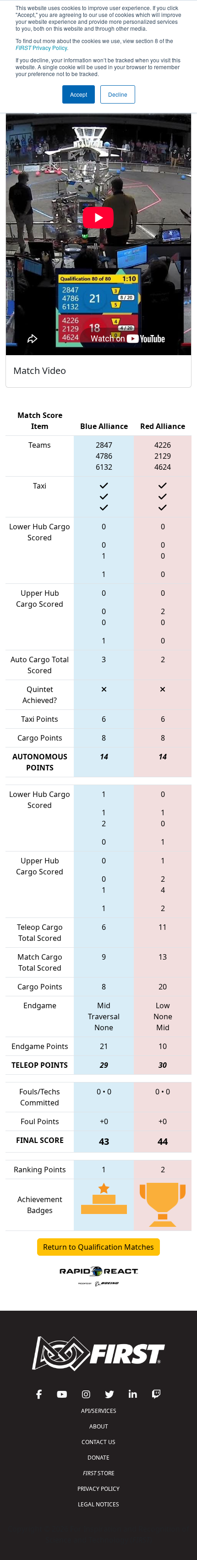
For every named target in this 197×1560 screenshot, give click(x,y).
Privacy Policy (41, 47)
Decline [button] (117, 94)
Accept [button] (78, 94)
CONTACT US (98, 1442)
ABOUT (98, 1426)
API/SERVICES (98, 1411)
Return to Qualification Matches (98, 1247)
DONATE (98, 1457)
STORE (99, 1473)
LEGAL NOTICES (98, 1504)
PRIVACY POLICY (98, 1489)
